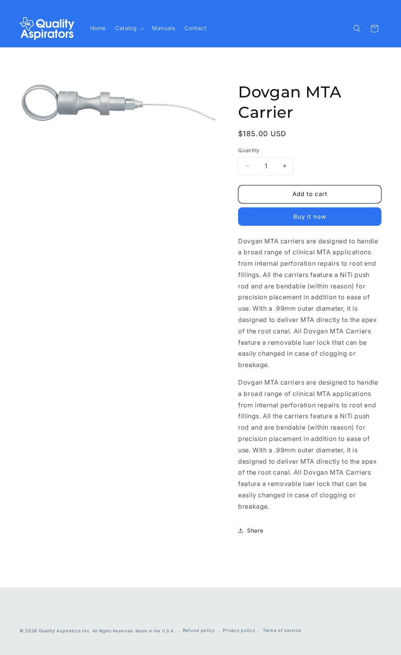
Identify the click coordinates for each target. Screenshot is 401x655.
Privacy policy (239, 630)
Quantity (248, 150)
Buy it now (309, 216)
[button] (128, 28)
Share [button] (255, 530)
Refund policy (199, 630)
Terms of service (282, 630)
